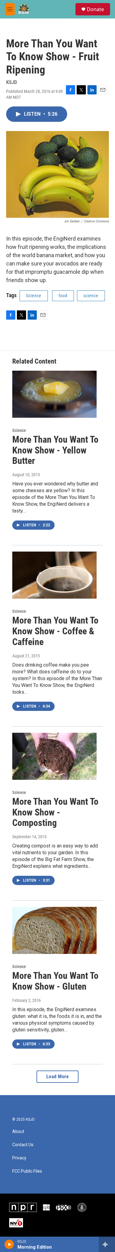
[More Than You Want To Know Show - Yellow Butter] (54, 394)
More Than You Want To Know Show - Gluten (55, 981)
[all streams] (107, 1244)
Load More (57, 1076)
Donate (95, 9)
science (90, 295)
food (63, 295)
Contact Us (22, 1144)
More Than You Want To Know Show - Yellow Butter (55, 450)
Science (33, 295)
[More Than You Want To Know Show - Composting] (54, 756)
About (18, 1131)
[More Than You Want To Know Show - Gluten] (54, 930)
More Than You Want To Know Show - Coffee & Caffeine (55, 631)
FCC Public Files (27, 1171)
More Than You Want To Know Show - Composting (55, 812)
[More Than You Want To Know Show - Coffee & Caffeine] (54, 575)
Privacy (19, 1158)
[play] (9, 1244)
